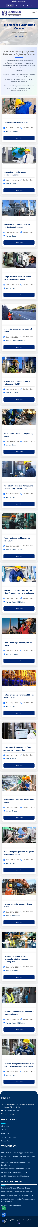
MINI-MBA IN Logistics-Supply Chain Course (17, 1153)
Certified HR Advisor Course (11, 1205)
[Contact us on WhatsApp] (4, 1208)
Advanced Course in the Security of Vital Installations (15, 1163)
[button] (4, 1215)
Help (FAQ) (5, 1133)
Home (13, 33)
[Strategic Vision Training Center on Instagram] (20, 5)
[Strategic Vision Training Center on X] (27, 5)
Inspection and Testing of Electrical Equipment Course (18, 1157)
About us (4, 1130)
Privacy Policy (6, 1141)
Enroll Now (19, 138)
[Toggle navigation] (34, 13)
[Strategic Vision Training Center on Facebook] (31, 5)
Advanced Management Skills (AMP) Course (17, 1195)
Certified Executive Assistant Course (14, 1172)
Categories (22, 33)
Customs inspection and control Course (15, 1169)
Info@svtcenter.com (19, 1)
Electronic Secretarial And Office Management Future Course (18, 1200)
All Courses (5, 1126)
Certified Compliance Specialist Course (15, 1176)
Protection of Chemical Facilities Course (15, 1188)
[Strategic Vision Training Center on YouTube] (16, 5)
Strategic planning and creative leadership (16, 1192)
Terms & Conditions (8, 1137)
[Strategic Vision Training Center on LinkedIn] (24, 5)
